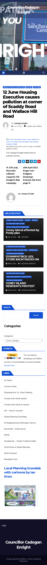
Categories (8, 336)
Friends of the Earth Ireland (15, 399)
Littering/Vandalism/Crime (15, 253)
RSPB (6, 435)
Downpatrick (33, 250)
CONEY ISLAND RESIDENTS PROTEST (20, 285)
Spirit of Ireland (10, 453)
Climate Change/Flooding (15, 220)
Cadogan (24, 237)
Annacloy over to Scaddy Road (14, 87)
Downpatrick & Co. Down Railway (18, 392)
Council (27, 220)
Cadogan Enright (21, 123)
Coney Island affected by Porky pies (22, 231)
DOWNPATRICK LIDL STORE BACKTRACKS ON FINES (22, 259)
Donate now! (9, 365)
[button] (43, 73)
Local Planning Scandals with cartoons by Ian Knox (22, 472)
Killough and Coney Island (15, 223)
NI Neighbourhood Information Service (20, 423)
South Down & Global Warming (17, 447)
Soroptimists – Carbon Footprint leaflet (20, 441)
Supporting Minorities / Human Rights (19, 276)
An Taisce (8, 380)
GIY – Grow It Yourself (13, 411)
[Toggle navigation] (23, 72)
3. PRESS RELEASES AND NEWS (16, 246)
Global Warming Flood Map (15, 417)
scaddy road (31, 126)
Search (7, 307)
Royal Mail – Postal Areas (15, 429)
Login (4, 526)
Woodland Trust (10, 459)
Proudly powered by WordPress (16, 559)
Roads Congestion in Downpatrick (18, 227)
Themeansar (23, 561)
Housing (29, 87)
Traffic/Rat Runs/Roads (14, 280)
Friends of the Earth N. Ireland (16, 405)
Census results (10, 386)
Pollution (37, 87)
